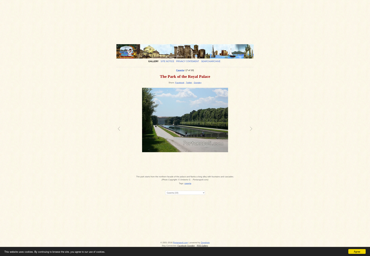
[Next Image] (218, 131)
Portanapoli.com (180, 242)
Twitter (189, 82)
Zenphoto (205, 242)
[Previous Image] (152, 131)
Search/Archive (210, 61)
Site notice (167, 61)
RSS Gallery (202, 245)
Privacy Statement (187, 61)
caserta (187, 183)
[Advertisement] (185, 21)
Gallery (153, 61)
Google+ (198, 82)
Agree (357, 251)
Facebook (179, 82)
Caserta (180, 70)
